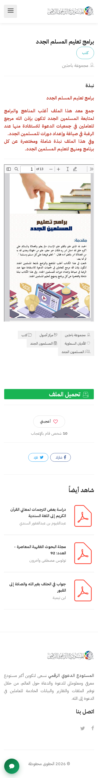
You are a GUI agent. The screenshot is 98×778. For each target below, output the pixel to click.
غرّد (36, 457)
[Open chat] (11, 766)
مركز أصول (46, 335)
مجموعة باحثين (75, 65)
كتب (85, 53)
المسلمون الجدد (41, 343)
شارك (59, 457)
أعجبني (45, 421)
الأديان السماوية (75, 343)
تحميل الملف (65, 394)
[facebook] (92, 728)
